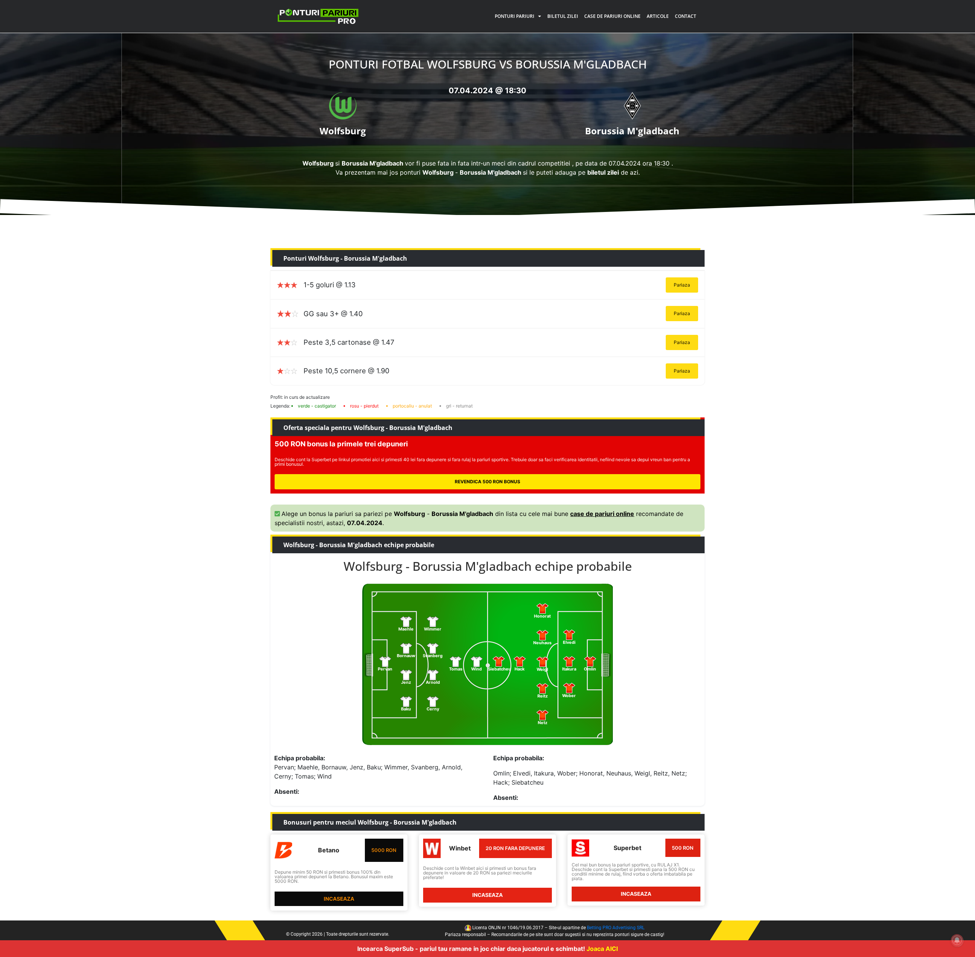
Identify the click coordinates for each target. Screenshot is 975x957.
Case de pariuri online (612, 16)
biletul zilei (603, 172)
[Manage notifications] (957, 940)
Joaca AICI (602, 948)
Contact (685, 16)
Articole (658, 16)
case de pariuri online (602, 514)
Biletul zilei (562, 16)
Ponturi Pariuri (514, 16)
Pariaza (682, 285)
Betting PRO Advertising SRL (615, 927)
